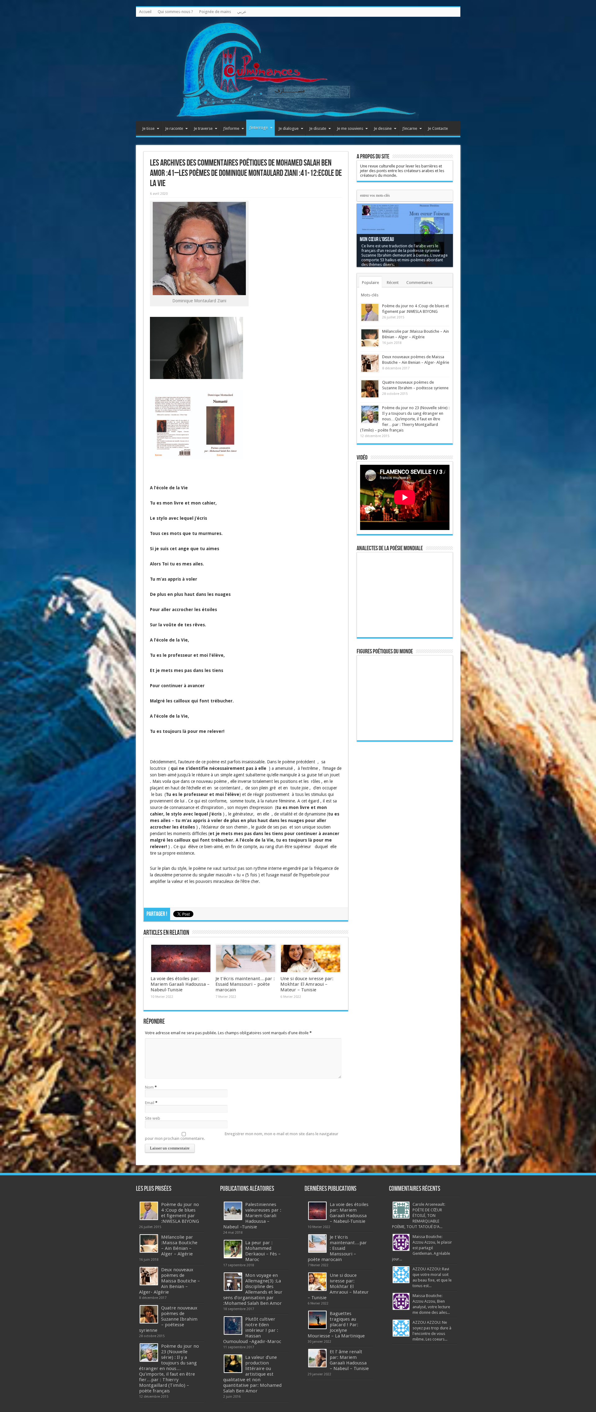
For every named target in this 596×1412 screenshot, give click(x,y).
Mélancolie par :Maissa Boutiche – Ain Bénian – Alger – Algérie (179, 1245)
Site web (152, 1118)
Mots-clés (369, 295)
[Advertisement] (404, 842)
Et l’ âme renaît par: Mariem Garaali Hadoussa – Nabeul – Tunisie (349, 1360)
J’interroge (258, 127)
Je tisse (148, 128)
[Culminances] (298, 69)
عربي (241, 11)
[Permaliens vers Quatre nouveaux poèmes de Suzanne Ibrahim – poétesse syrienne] (369, 388)
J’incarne (409, 128)
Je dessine (383, 128)
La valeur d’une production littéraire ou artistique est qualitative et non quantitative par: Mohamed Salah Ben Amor (252, 1374)
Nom (149, 1087)
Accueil (145, 11)
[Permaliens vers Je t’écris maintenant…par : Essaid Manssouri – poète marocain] (245, 958)
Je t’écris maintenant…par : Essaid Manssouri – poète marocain (245, 984)
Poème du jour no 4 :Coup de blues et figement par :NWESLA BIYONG (180, 1213)
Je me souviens (350, 128)
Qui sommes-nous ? (175, 11)
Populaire (370, 282)
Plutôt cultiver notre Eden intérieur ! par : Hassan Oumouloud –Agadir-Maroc (252, 1330)
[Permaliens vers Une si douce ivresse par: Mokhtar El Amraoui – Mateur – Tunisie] (310, 958)
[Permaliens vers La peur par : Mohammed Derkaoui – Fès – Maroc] (233, 1249)
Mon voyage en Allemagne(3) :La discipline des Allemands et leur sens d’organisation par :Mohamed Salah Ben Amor (252, 1289)
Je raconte (174, 128)
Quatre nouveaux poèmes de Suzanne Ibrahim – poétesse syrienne (168, 1319)
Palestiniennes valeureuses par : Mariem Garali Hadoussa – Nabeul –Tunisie (252, 1216)
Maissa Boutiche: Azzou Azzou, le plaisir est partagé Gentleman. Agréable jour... (422, 1247)
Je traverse (203, 128)
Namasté (368, 244)
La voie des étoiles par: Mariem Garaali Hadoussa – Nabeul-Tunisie (180, 984)
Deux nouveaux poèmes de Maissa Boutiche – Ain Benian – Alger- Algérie (169, 1281)
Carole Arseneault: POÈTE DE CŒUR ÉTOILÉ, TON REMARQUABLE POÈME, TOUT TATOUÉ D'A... (418, 1215)
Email (149, 1102)
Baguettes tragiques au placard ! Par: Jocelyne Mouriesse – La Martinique (336, 1325)
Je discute (317, 128)
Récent (393, 282)
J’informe (231, 128)
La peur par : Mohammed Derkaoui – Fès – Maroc (263, 1251)
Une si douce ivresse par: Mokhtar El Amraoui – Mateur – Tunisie (306, 984)
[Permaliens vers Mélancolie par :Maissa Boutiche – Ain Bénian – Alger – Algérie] (369, 337)
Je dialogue (288, 128)
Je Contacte (438, 128)
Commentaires (419, 282)
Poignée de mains (215, 11)
